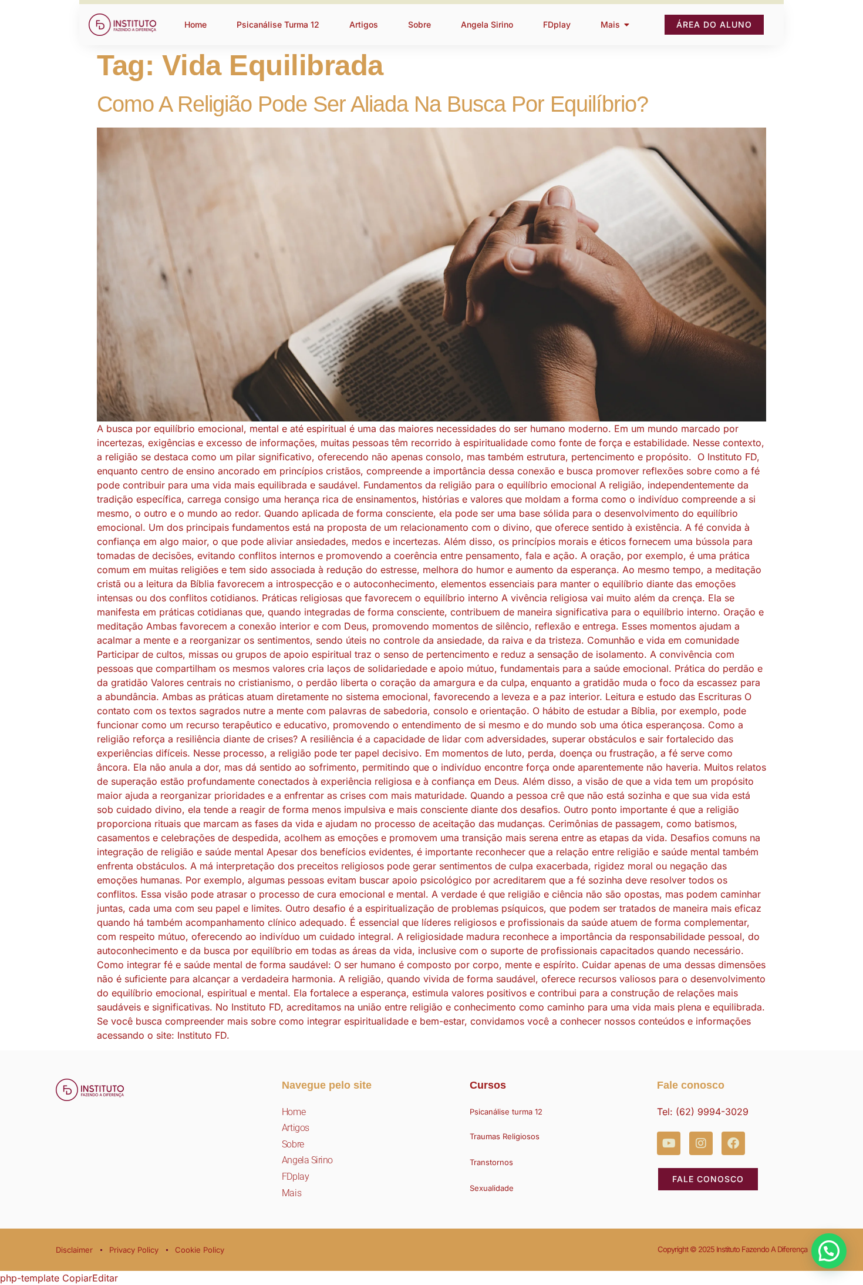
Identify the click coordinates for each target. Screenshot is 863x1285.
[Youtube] (668, 1143)
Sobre (293, 1144)
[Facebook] (733, 1143)
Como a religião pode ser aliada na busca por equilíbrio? (372, 104)
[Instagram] (701, 1143)
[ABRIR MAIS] (627, 25)
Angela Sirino (307, 1160)
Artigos (295, 1127)
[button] (829, 1251)
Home (293, 1111)
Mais (291, 1193)
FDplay (295, 1176)
